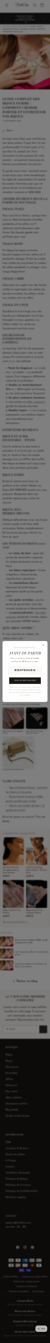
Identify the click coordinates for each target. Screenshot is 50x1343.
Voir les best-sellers (25, 680)
